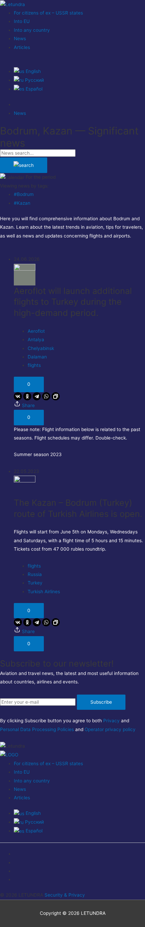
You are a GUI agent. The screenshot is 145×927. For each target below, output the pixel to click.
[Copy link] (56, 396)
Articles (22, 47)
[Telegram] (37, 396)
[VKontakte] (18, 396)
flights (34, 365)
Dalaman (37, 356)
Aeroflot (36, 331)
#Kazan (22, 203)
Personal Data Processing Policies (37, 729)
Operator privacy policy (110, 729)
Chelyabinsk (41, 348)
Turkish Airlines (44, 591)
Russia (35, 574)
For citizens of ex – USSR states (48, 13)
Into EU (22, 21)
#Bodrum (24, 194)
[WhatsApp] (46, 396)
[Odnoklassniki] (27, 396)
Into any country (32, 30)
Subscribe (101, 702)
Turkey (35, 582)
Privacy (111, 720)
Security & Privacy (65, 895)
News (20, 38)
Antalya (36, 339)
